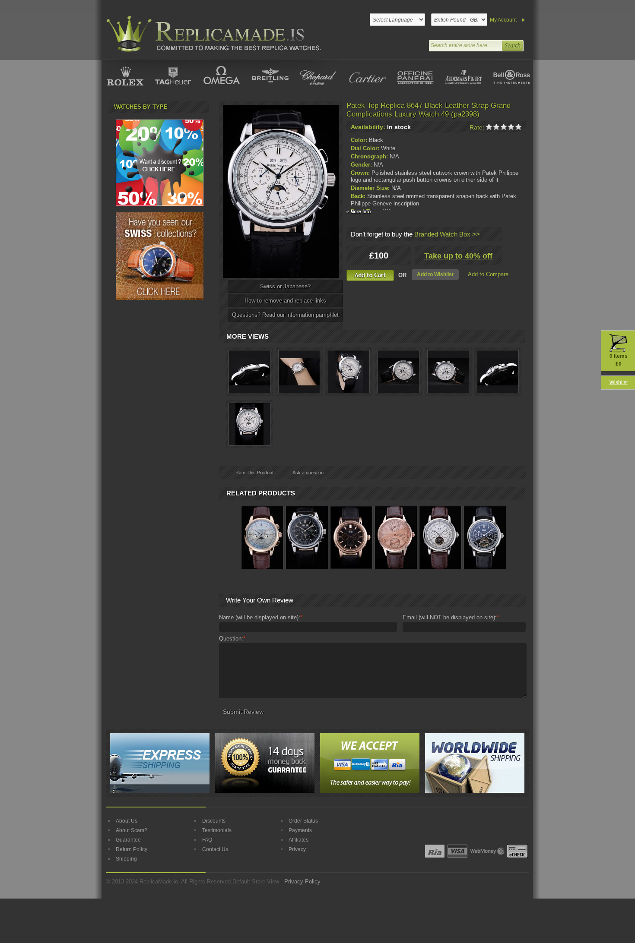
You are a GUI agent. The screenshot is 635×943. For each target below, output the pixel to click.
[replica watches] (212, 34)
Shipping (126, 859)
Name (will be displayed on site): (260, 617)
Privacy (297, 849)
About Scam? (131, 830)
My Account (503, 20)
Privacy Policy (302, 881)
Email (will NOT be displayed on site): (451, 617)
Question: (232, 638)
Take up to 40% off (458, 256)
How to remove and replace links (285, 300)
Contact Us (215, 849)
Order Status (303, 821)
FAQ (207, 840)
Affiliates (298, 840)
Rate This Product (254, 472)
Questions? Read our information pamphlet (285, 315)
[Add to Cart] (370, 275)
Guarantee (128, 840)
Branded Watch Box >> (447, 234)
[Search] (512, 45)
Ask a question (308, 472)
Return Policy (131, 849)
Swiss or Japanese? (285, 286)
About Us (126, 821)
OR (402, 275)
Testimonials (217, 830)
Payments (300, 830)
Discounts (213, 821)
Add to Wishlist (435, 274)
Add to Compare (488, 274)
